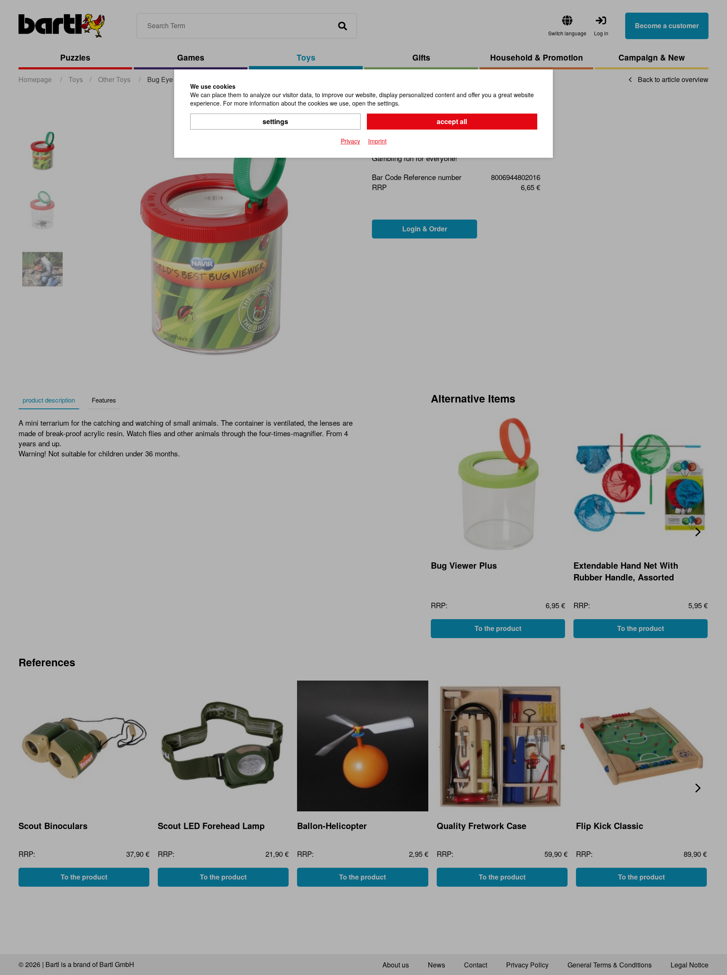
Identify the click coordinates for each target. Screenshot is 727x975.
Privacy (350, 141)
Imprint (377, 141)
